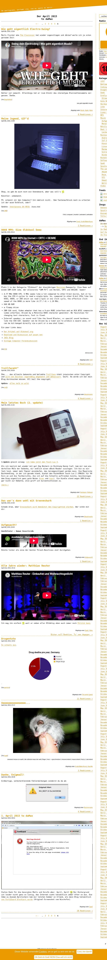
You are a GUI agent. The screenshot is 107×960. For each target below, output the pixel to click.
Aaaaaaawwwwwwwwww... (15, 702)
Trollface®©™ (10, 368)
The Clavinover (27, 35)
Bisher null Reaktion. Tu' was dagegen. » (72, 634)
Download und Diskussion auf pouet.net (23, 335)
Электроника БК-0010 (19, 207)
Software (90, 492)
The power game (87, 694)
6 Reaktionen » (85, 398)
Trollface (51, 374)
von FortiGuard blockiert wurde (17, 899)
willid (5, 210)
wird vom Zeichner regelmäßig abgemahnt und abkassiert (33, 377)
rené (5, 387)
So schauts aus (8, 645)
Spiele (103, 166)
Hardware (83, 492)
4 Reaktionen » (85, 812)
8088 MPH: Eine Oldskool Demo (21, 229)
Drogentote (8, 638)
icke (102, 107)
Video (91, 110)
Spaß (86, 110)
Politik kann (84, 623)
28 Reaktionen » (85, 911)
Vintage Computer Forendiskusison (20, 341)
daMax (101, 242)
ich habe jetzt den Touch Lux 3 (42, 462)
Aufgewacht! (9, 524)
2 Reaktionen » (85, 226)
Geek (78, 221)
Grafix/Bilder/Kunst (87, 221)
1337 (91, 360)
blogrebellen (8, 99)
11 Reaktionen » (85, 699)
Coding (103, 87)
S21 (103, 177)
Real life (90, 766)
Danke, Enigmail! (12, 774)
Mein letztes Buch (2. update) (22, 402)
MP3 (102, 115)
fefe (5, 349)
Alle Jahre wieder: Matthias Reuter (25, 565)
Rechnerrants (88, 807)
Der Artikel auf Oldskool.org (18, 332)
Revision (61, 287)
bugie (5, 755)
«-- (38, 24)
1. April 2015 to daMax (17, 815)
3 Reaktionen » (85, 770)
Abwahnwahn (88, 394)
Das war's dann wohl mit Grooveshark (26, 500)
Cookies (43, 951)
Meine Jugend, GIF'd (15, 118)
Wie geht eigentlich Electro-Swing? (25, 29)
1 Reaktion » (86, 521)
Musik (82, 110)
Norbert (101, 266)
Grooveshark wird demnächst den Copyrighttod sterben (46, 507)
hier (42, 478)
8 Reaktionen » (85, 114)
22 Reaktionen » (85, 496)
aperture (6, 687)
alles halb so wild (19, 383)
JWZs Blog (8, 338)
